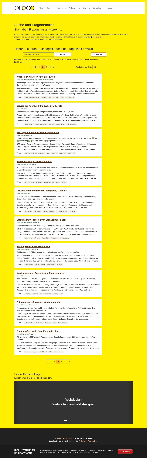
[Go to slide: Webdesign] (65, 421)
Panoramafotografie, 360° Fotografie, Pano (38, 331)
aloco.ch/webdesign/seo (25, 135)
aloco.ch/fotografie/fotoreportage (28, 305)
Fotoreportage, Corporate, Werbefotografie (38, 302)
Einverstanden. (125, 451)
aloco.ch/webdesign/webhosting (27, 249)
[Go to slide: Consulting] (81, 421)
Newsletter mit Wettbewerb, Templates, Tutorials (42, 191)
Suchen (63, 54)
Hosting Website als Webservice (33, 246)
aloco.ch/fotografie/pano (25, 334)
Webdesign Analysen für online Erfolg (36, 77)
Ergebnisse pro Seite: (84, 67)
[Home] (24, 8)
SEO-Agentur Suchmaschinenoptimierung (38, 132)
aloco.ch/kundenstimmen (25, 276)
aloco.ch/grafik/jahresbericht (26, 164)
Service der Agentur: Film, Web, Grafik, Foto (39, 106)
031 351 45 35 (98, 37)
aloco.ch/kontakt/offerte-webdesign (28, 222)
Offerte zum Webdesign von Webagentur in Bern (41, 220)
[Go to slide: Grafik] (73, 421)
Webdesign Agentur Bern (88, 441)
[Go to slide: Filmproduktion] (69, 421)
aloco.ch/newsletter (23, 193)
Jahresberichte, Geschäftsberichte (34, 161)
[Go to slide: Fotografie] (77, 421)
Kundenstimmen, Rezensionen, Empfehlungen (40, 273)
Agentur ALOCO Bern (65, 438)
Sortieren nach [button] (98, 54)
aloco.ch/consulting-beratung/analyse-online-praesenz (35, 79)
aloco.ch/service (22, 109)
